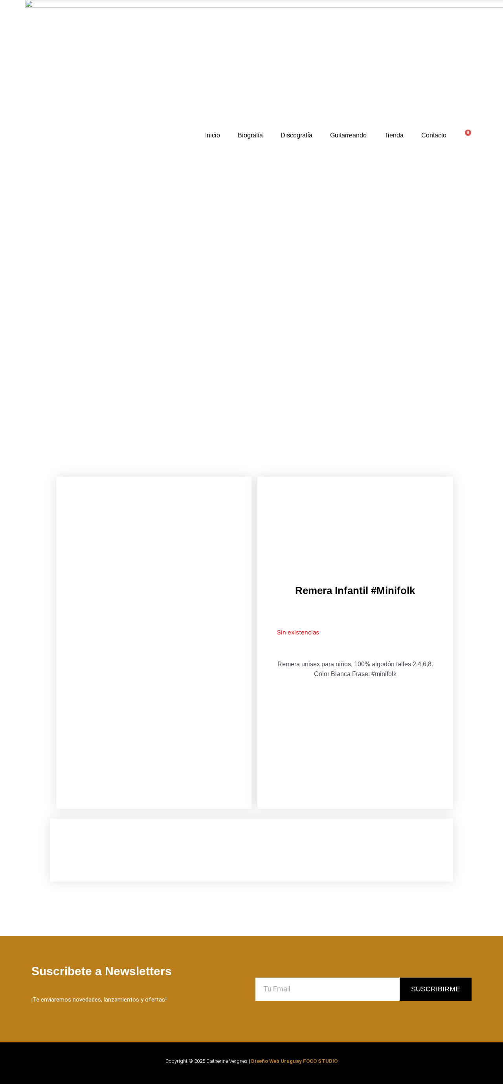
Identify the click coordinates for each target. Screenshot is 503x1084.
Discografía (296, 135)
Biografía (250, 135)
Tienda (394, 135)
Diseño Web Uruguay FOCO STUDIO (294, 1061)
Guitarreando (348, 135)
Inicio (212, 135)
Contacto (433, 135)
